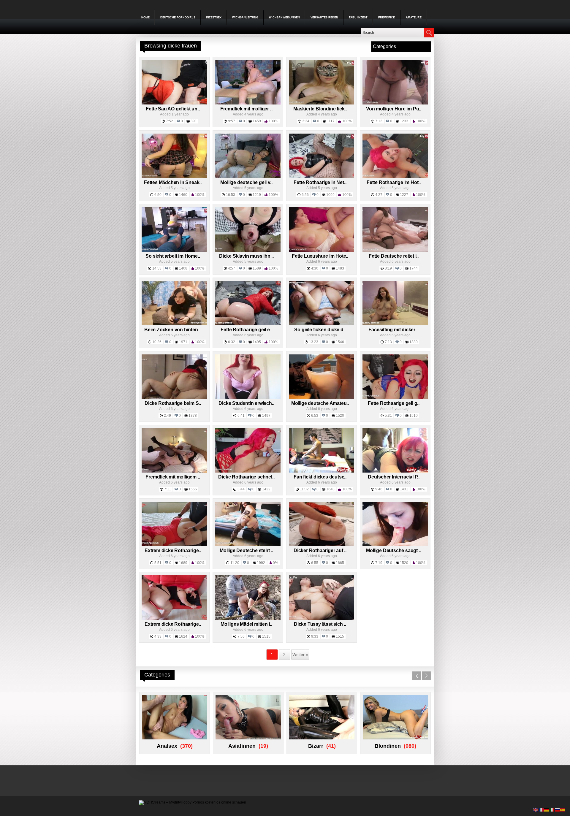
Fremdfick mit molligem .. (172, 476)
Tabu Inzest (358, 17)
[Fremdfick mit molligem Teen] (174, 471)
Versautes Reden (324, 17)
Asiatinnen (242, 746)
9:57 (231, 121)
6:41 (241, 415)
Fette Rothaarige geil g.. (393, 403)
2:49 (167, 415)
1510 (413, 415)
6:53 (314, 415)
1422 (266, 489)
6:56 (305, 195)
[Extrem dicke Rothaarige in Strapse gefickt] (174, 545)
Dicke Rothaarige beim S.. (173, 403)
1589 (257, 268)
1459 (257, 121)
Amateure (414, 17)
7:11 (167, 489)
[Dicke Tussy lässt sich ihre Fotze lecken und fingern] (321, 619)
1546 (340, 342)
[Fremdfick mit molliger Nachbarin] (248, 103)
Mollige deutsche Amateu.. (320, 403)
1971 (183, 342)
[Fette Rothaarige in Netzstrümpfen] (321, 177)
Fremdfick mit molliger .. (246, 108)
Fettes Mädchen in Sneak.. (173, 182)
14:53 (157, 268)
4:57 (231, 268)
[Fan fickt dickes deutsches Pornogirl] (321, 471)
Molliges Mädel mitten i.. (246, 624)
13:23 (313, 342)
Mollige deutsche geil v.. (246, 182)
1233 (404, 121)
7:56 (241, 636)
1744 (413, 268)
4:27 (378, 195)
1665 (340, 563)
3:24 (305, 121)
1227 (404, 195)
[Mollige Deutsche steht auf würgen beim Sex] (248, 545)
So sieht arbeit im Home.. (172, 256)
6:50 (158, 195)
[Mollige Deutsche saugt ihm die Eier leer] (395, 545)
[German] (547, 809)
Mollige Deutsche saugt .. (393, 550)
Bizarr (315, 746)
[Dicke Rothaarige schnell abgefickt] (248, 471)
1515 (266, 636)
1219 (257, 195)
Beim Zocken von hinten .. (172, 329)
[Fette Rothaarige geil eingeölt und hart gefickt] (248, 324)
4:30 (314, 268)
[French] (541, 809)
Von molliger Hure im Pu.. (393, 108)
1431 (404, 489)
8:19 (388, 268)
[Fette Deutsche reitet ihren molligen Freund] (395, 250)
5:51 (158, 563)
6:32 (231, 342)
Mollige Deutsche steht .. (246, 550)
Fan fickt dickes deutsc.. (320, 476)
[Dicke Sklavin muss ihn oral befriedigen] (248, 250)
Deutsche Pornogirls (177, 17)
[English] (536, 809)
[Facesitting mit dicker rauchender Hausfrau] (395, 324)
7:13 (378, 121)
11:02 (304, 489)
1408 (183, 268)
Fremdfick (386, 17)
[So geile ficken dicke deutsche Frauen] (321, 324)
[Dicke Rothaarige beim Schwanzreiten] (174, 398)
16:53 (230, 195)
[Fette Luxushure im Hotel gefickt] (321, 250)
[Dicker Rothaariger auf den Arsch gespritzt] (321, 545)
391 (194, 121)
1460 (183, 195)
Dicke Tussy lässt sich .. (320, 624)
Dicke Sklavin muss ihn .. (246, 256)
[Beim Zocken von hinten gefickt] (174, 324)
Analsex (167, 746)
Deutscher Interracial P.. (393, 476)
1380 (413, 342)
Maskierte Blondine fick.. (320, 108)
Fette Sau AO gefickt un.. (173, 108)
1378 (193, 415)
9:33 (314, 636)
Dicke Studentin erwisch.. (246, 403)
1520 (340, 415)
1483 (340, 268)
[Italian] (552, 809)
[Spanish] (563, 809)
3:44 (241, 489)
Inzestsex (213, 17)
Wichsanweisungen (284, 17)
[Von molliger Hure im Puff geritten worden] (395, 103)
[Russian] (557, 809)
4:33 (158, 636)
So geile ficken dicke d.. (320, 329)
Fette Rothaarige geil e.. (246, 329)
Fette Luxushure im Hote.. (320, 256)
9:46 (378, 489)
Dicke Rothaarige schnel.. (246, 476)
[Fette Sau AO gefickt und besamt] (174, 103)
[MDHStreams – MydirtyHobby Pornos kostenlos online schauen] (192, 802)
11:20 (234, 563)
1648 (330, 489)
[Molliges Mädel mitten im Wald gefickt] (248, 619)
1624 (183, 636)
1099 (330, 195)
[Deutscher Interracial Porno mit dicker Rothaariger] (395, 471)
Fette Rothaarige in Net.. (320, 182)
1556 (193, 489)
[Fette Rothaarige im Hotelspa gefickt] (395, 177)
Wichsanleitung (245, 17)
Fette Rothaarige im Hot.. (394, 182)
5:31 (388, 415)
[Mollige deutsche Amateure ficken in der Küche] (321, 398)
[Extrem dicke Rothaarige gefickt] (174, 619)
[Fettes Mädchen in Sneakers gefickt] (174, 177)
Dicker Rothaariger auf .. (320, 550)
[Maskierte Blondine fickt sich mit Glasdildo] (321, 103)
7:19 (378, 563)
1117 (331, 121)
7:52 (169, 121)
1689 (183, 563)
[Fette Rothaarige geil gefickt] (395, 398)
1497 (266, 415)
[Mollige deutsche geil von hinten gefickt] (248, 177)
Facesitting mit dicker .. (393, 329)
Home (145, 17)
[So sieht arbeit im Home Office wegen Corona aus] (174, 250)
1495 (257, 342)
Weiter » (300, 654)
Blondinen (388, 746)
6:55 (314, 563)
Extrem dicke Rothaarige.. (173, 550)
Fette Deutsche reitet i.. (394, 256)
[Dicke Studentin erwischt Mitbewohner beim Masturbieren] (248, 398)
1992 (261, 563)
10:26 (157, 342)
